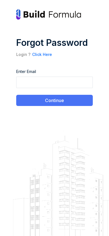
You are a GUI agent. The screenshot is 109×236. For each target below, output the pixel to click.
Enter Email (26, 71)
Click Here (42, 54)
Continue (54, 100)
